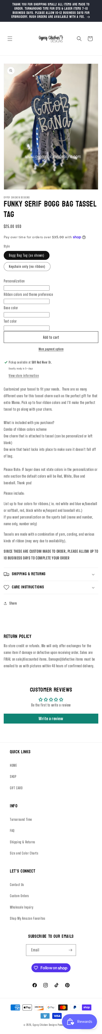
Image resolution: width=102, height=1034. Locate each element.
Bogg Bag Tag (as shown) (26, 255)
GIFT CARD (16, 788)
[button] (9, 38)
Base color (11, 307)
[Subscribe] (70, 950)
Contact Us (17, 884)
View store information (24, 375)
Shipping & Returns (22, 842)
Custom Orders (19, 896)
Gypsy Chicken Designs (45, 1024)
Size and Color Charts (24, 853)
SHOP (13, 776)
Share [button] (13, 603)
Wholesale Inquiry (21, 907)
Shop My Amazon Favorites (27, 918)
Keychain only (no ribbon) (27, 266)
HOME (13, 765)
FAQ (12, 830)
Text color (10, 321)
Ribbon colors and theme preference (28, 294)
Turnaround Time (21, 819)
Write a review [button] (51, 718)
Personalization (14, 281)
